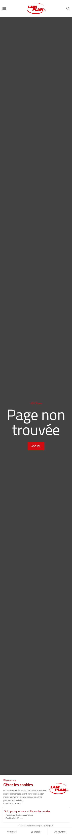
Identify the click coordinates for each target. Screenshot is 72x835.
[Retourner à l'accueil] (36, 8)
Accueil (36, 446)
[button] (4, 8)
